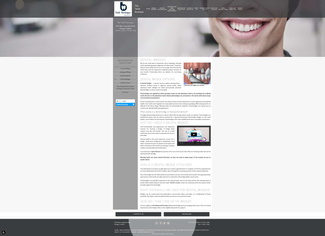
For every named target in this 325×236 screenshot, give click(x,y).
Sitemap (133, 232)
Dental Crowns (125, 83)
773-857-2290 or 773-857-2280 (125, 31)
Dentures (125, 92)
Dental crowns (175, 183)
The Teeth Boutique (139, 8)
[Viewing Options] (3, 232)
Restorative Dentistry (185, 230)
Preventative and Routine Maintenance (162, 230)
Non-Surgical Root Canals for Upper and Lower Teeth (125, 87)
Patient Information (139, 230)
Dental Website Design (158, 234)
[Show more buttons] (207, 143)
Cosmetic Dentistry (201, 230)
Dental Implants (125, 76)
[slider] (197, 83)
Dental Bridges (125, 79)
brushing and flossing (160, 205)
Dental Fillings (125, 68)
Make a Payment (125, 230)
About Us (118, 232)
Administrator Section (145, 232)
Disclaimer (126, 232)
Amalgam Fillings (125, 72)
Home (148, 8)
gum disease (156, 151)
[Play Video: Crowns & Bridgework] (194, 134)
